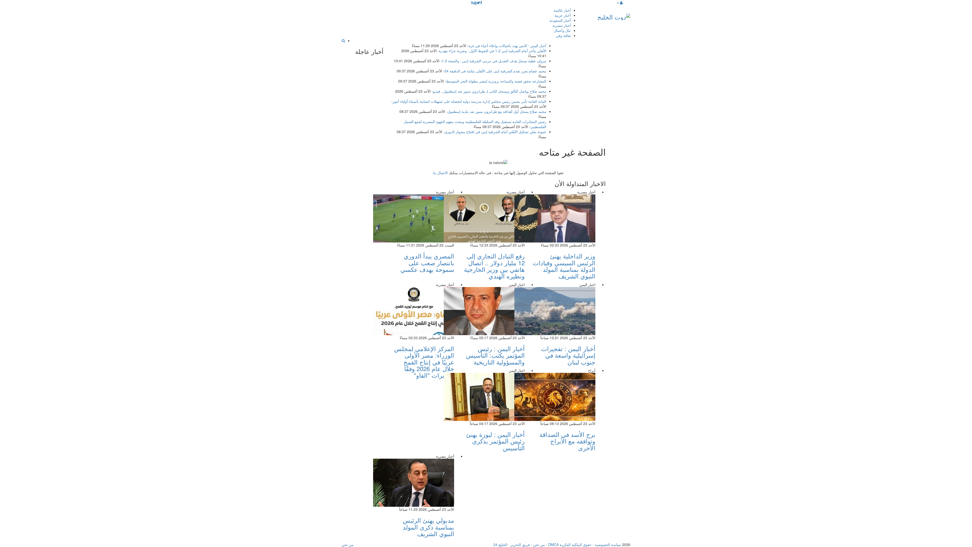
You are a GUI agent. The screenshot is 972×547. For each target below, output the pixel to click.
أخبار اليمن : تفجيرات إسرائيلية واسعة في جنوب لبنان (568, 355)
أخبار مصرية (562, 25)
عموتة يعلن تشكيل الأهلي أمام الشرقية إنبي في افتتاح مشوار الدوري (495, 131)
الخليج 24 (500, 544)
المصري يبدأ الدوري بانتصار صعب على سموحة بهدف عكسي (427, 262)
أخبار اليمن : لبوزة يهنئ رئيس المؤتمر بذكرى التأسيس (495, 441)
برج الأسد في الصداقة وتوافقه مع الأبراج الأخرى (567, 441)
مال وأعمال (562, 30)
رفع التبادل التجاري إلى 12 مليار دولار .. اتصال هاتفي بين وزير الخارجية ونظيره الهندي (494, 265)
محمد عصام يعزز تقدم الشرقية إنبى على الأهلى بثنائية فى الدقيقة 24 (495, 70)
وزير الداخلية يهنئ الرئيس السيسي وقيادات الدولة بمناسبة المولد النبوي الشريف (564, 265)
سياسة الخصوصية (608, 544)
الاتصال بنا (440, 172)
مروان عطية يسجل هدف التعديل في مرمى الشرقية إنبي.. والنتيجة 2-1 (494, 60)
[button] (619, 2)
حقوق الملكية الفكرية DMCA (570, 544)
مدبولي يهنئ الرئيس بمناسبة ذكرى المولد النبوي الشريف (428, 527)
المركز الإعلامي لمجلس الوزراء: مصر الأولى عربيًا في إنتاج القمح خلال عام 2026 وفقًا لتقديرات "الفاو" (424, 362)
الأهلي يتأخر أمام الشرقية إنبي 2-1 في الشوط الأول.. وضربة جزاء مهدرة (492, 50)
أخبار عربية (563, 15)
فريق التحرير (520, 544)
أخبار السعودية (560, 20)
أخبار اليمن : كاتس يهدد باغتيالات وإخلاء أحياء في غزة (507, 45)
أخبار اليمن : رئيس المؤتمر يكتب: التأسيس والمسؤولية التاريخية (495, 355)
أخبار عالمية (562, 10)
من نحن (539, 544)
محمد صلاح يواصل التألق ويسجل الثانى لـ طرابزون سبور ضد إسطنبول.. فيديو (489, 91)
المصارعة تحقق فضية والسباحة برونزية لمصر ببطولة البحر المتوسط (496, 81)
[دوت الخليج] (613, 15)
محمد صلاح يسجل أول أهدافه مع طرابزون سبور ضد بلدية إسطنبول (496, 111)
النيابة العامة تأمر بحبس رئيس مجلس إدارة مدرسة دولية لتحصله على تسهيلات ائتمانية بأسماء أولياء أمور (469, 101)
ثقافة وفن (563, 35)
